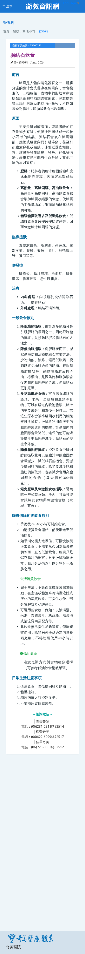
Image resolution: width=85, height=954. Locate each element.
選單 (8, 6)
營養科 (43, 31)
